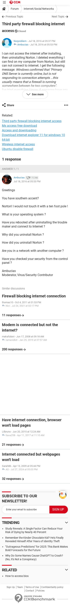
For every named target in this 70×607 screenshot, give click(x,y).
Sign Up (11, 587)
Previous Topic (14, 16)
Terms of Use (32, 587)
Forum (15, 8)
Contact (30, 590)
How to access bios (17, 575)
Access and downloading (19, 130)
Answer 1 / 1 (10, 168)
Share (10, 105)
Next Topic (58, 16)
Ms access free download (19, 126)
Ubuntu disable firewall (17, 149)
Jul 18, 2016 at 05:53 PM (43, 44)
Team (20, 587)
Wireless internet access (18, 144)
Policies (40, 590)
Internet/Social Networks (39, 8)
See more (37, 94)
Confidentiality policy (52, 587)
